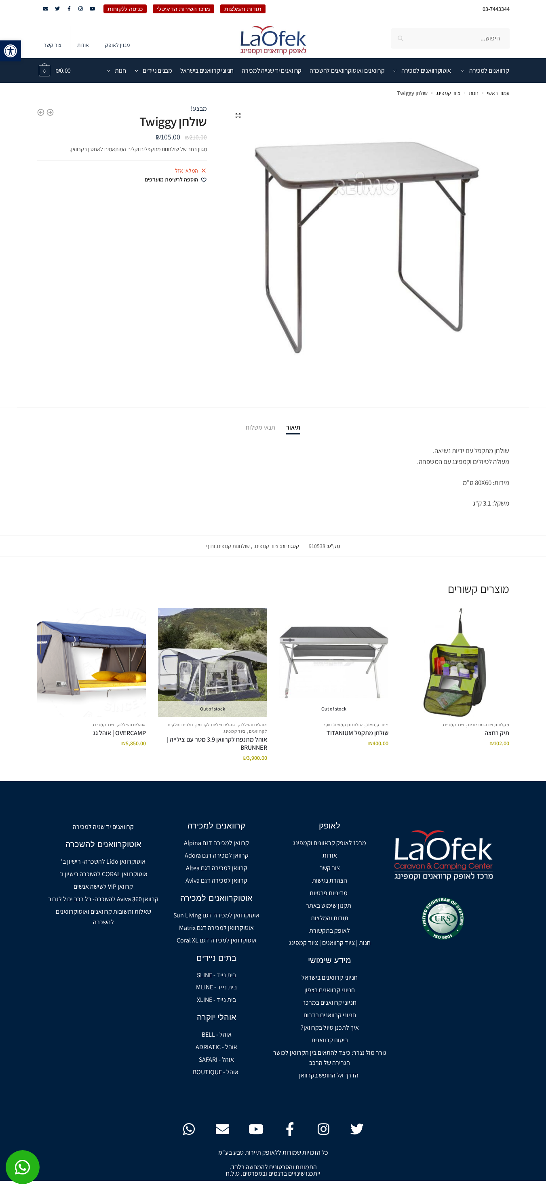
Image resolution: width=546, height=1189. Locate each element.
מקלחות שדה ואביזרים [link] (488, 724)
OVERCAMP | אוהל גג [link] (119, 733)
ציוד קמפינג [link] (448, 93)
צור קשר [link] (52, 44)
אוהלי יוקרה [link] (216, 1017)
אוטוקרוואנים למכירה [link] (216, 898)
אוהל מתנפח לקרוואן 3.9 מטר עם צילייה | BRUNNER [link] (217, 744)
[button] (238, 115)
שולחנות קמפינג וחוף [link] (228, 546)
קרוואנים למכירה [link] (216, 825)
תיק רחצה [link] (497, 733)
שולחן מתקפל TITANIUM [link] (357, 733)
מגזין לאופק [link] (117, 44)
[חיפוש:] (450, 38)
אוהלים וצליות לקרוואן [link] (216, 724)
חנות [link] (474, 93)
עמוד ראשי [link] (498, 93)
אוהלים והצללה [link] (253, 724)
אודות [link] (83, 44)
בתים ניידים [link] (216, 957)
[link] (10, 50)
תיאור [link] (293, 427)
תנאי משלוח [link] (260, 427)
